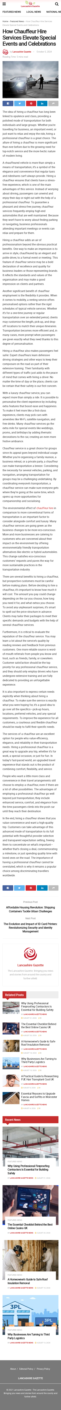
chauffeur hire (44, 508)
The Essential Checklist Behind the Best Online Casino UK (38, 1025)
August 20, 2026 (30, 1035)
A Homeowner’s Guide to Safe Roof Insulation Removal (38, 1043)
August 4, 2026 (29, 1108)
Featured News (12, 11)
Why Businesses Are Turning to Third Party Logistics (39, 1060)
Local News (33, 11)
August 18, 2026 (30, 1053)
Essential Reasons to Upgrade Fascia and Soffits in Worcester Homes (39, 1097)
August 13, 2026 (30, 1070)
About (13, 1368)
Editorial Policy (26, 1368)
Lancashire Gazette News (35, 1014)
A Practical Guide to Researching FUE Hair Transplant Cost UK (39, 1077)
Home (5, 21)
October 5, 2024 (44, 51)
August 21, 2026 (30, 1018)
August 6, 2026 (29, 1087)
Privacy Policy (43, 1368)
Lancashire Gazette (22, 51)
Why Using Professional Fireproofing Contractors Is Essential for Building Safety (37, 1006)
